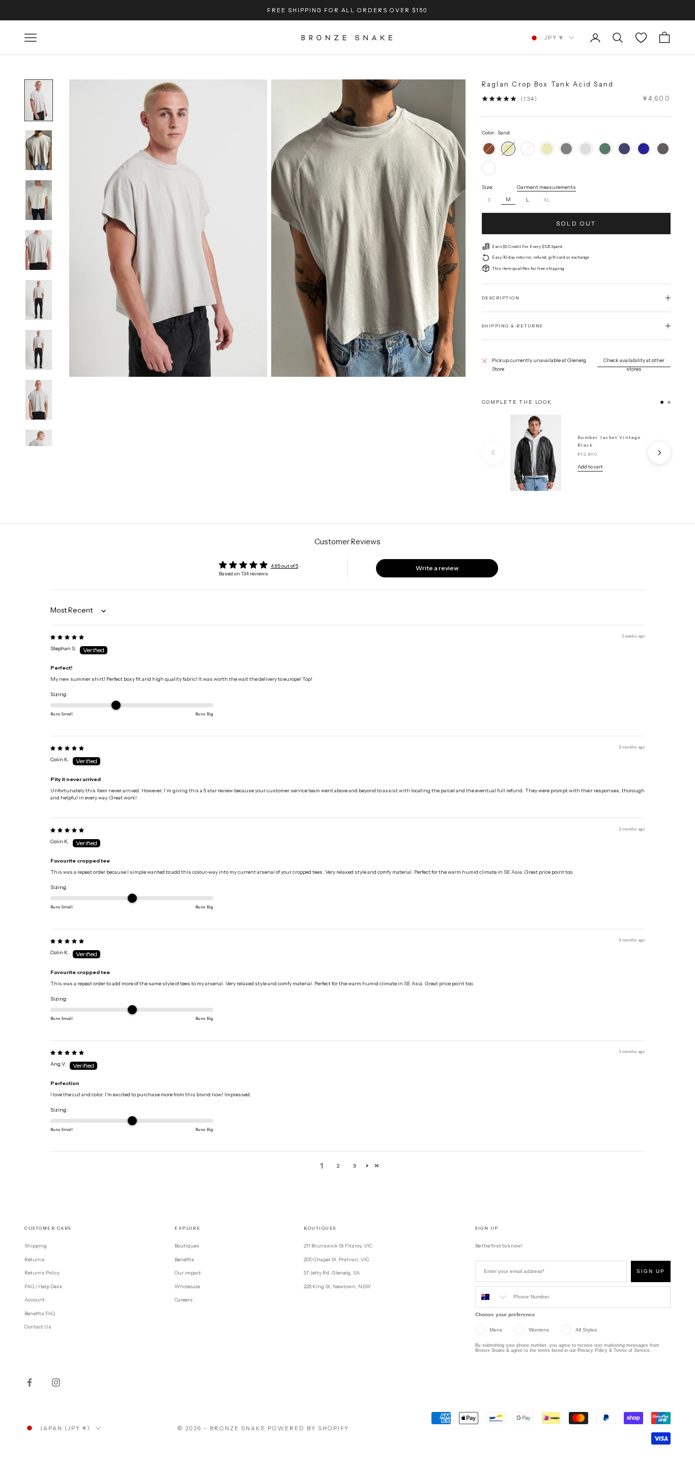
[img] (67, 637)
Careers (184, 1299)
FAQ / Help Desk (43, 1286)
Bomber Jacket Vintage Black (609, 441)
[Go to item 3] (38, 200)
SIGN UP (650, 1271)
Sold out (576, 223)
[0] (641, 38)
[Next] (659, 452)
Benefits (184, 1259)
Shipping (35, 1245)
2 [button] (338, 1165)
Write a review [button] (437, 568)
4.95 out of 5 (284, 566)
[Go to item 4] (38, 250)
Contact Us (37, 1326)
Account (34, 1299)
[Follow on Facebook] (29, 1382)
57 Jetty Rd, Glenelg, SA (332, 1272)
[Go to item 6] (38, 350)
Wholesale (187, 1286)
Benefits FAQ (39, 1313)
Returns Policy (42, 1272)
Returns (34, 1259)
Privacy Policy (592, 1350)
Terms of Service (632, 1350)
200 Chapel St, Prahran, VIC (336, 1259)
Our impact (188, 1272)
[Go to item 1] (38, 100)
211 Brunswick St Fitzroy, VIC (338, 1245)
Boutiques (187, 1245)
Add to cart (590, 466)
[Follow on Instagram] (56, 1382)
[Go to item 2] (38, 150)
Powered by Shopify (309, 1428)
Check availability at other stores (633, 364)
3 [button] (354, 1165)
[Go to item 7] (38, 400)
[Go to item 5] (38, 300)
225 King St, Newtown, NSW (337, 1286)
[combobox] (492, 1297)
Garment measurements (546, 187)
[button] (367, 1166)
